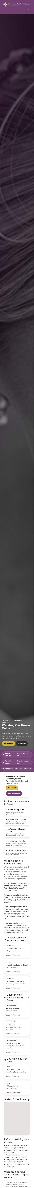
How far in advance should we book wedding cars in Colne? (16, 1147)
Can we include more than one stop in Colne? (16, 1151)
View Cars (22, 743)
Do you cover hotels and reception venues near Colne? (15, 1156)
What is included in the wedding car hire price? (16, 1165)
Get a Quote (8, 743)
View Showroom (14, 793)
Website (8, 955)
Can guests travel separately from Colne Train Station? (15, 1161)
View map (16, 955)
